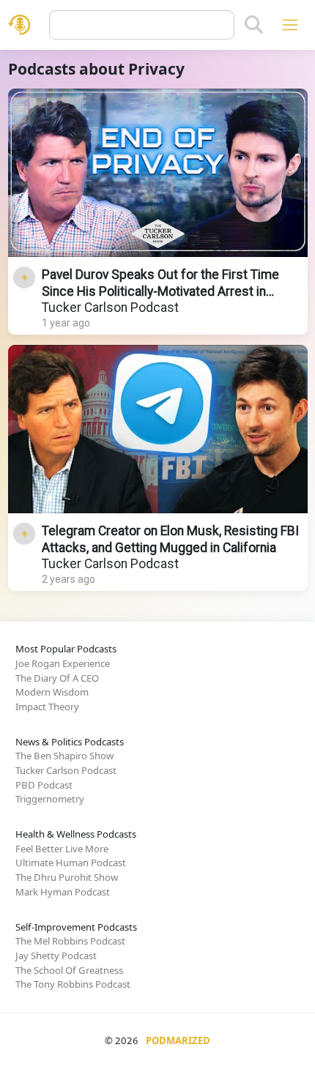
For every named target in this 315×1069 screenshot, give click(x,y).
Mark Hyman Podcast (62, 891)
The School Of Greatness (69, 970)
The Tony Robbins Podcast (72, 984)
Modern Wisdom (52, 692)
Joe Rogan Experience (62, 663)
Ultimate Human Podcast (70, 862)
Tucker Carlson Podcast (110, 307)
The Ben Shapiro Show (64, 755)
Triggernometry (49, 798)
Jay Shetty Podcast (56, 955)
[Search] (254, 25)
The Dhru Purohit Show (66, 877)
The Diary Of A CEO (57, 678)
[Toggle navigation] (290, 24)
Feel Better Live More (61, 848)
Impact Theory (47, 706)
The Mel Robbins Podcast (70, 940)
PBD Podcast (44, 784)
